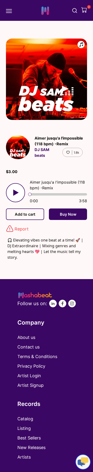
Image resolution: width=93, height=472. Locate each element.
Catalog (25, 418)
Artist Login (29, 375)
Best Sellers (29, 437)
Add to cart (25, 214)
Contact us (28, 346)
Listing (24, 428)
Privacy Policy (31, 366)
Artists (24, 457)
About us (26, 337)
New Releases (31, 447)
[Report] (10, 228)
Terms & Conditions (37, 356)
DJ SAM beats (42, 152)
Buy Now (68, 214)
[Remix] (81, 44)
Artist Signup (30, 385)
